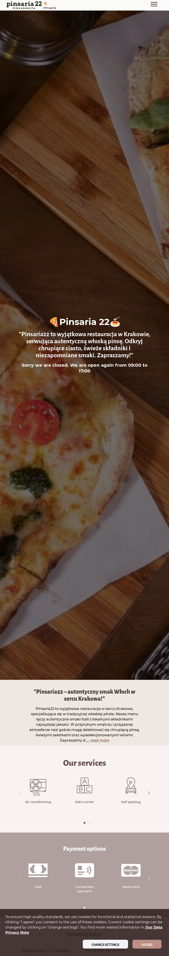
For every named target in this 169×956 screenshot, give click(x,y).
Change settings (105, 945)
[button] (149, 793)
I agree (147, 945)
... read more (97, 740)
